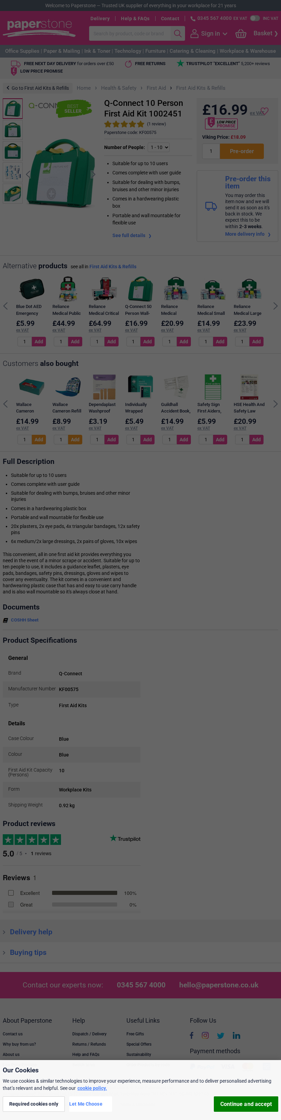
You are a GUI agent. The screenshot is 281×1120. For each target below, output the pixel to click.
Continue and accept (246, 1104)
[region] (140, 1090)
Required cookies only (33, 1104)
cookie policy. (92, 1088)
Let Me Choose (85, 1104)
